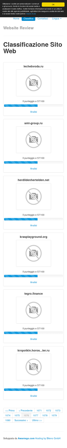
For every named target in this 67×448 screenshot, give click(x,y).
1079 (54, 415)
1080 (7, 420)
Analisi (33, 111)
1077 (35, 415)
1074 (7, 415)
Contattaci (43, 18)
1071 (39, 410)
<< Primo (10, 410)
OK (53, 4)
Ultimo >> (37, 420)
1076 (26, 415)
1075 (17, 415)
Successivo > (21, 420)
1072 (48, 410)
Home (16, 18)
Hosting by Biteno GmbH (47, 438)
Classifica (28, 18)
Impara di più (31, 13)
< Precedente (26, 410)
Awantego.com (26, 438)
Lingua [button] (56, 18)
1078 (44, 415)
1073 (57, 410)
